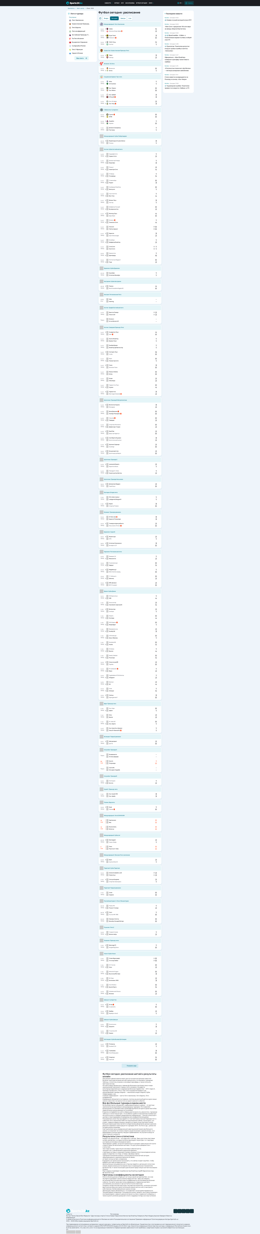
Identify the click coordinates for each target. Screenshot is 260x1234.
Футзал (68, 1216)
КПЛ (122, 3)
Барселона (119, 1216)
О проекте (69, 1219)
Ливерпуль (141, 1216)
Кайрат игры (119, 1171)
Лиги (150, 3)
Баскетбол (79, 1216)
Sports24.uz (174, 1219)
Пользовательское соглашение (124, 1219)
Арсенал (157, 1216)
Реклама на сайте (108, 1219)
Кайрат (112, 1216)
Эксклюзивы (129, 3)
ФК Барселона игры (147, 1171)
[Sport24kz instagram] (192, 1211)
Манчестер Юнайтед (130, 1216)
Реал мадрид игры (109, 1171)
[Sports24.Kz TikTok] (188, 1211)
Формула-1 (87, 1216)
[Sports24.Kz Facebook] (175, 1211)
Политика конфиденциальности (90, 1219)
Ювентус (169, 1216)
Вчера (106, 18)
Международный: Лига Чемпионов (114, 24)
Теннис (73, 1216)
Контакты (76, 1219)
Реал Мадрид (149, 1216)
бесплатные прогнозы (118, 1185)
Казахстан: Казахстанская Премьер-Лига (116, 50)
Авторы (167, 1219)
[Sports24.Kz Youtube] (184, 1211)
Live (129, 18)
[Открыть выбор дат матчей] (100, 18)
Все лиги (80, 58)
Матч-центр (80, 8)
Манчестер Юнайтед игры (132, 1171)
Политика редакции (158, 1219)
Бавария (163, 1216)
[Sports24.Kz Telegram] (180, 1211)
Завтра (122, 18)
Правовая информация (143, 1219)
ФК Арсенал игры (108, 1173)
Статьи (107, 1216)
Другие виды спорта (98, 1216)
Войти (190, 3)
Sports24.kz (71, 8)
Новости (108, 3)
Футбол (116, 3)
